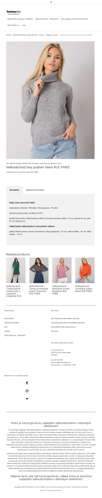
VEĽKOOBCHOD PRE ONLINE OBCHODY (65, 318)
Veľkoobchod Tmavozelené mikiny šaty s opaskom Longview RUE (13, 291)
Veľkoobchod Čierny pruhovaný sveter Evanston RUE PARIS (38, 290)
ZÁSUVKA (54, 331)
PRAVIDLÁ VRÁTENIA (11, 323)
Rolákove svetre (52, 35)
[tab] (14, 190)
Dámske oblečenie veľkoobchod (25, 35)
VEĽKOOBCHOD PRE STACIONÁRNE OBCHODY (68, 323)
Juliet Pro (44, 490)
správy (7, 331)
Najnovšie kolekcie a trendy (20, 19)
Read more (16, 270)
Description (14, 190)
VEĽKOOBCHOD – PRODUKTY (15, 335)
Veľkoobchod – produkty (47, 19)
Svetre (41, 35)
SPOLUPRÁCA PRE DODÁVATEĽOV (74, 19)
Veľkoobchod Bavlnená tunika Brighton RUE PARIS (60, 290)
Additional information (35, 190)
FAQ (24, 25)
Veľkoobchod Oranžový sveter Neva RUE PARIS (84, 289)
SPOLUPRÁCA (13, 25)
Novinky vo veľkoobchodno (41, 163)
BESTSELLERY (27, 163)
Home (8, 35)
